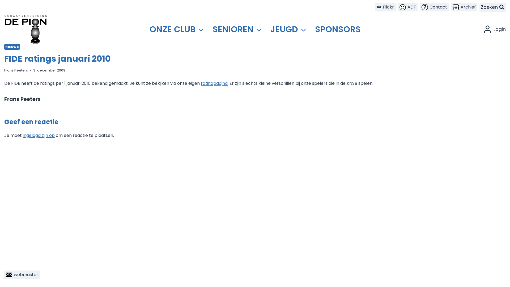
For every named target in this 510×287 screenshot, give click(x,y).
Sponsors (338, 29)
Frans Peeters (16, 70)
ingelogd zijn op (39, 135)
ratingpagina (214, 83)
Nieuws (12, 47)
